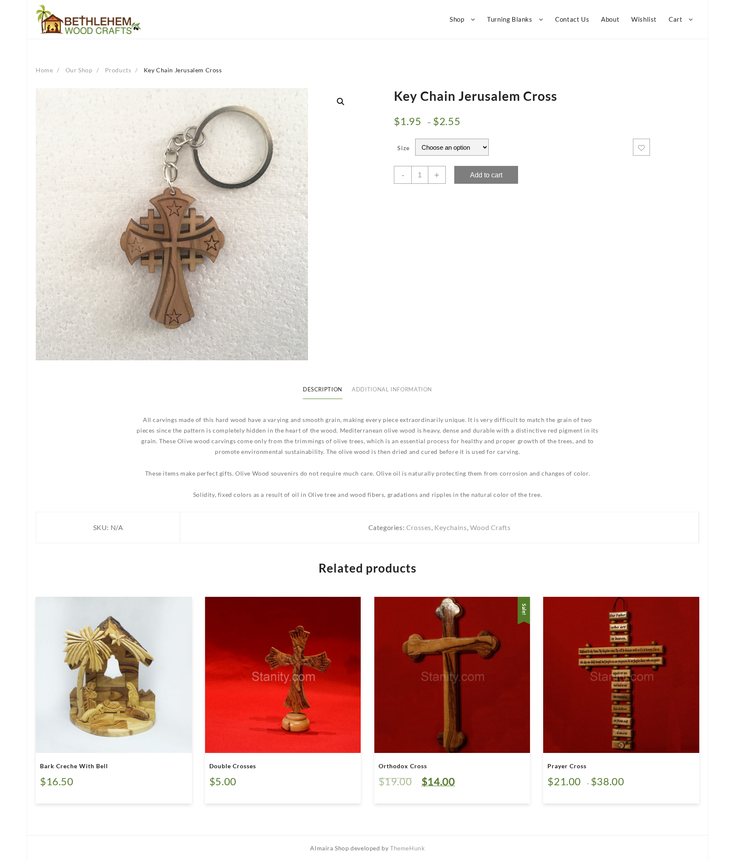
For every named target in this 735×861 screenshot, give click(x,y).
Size (403, 147)
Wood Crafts (490, 527)
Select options (575, 791)
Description (322, 389)
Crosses (418, 527)
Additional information (392, 389)
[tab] (322, 390)
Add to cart (486, 175)
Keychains (450, 527)
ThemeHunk (407, 848)
